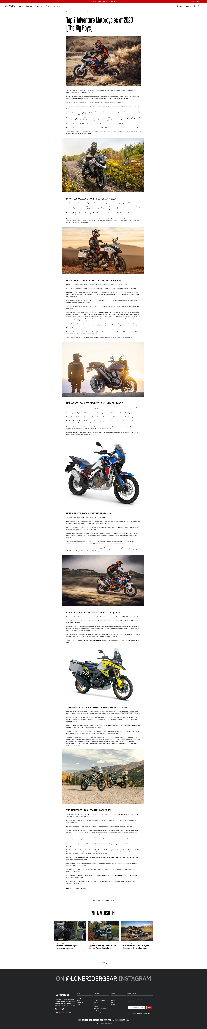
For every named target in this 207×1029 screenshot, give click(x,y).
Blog (112, 1002)
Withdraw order (98, 1013)
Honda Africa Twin (74, 517)
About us (113, 998)
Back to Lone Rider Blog (105, 900)
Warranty (96, 1002)
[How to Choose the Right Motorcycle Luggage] (70, 931)
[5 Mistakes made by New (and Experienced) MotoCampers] (137, 931)
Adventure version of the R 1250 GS (81, 209)
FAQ (95, 1004)
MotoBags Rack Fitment (100, 1008)
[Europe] (67, 1013)
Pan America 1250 (74, 417)
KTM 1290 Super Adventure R (129, 617)
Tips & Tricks (97, 1010)
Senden (149, 1007)
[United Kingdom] (70, 1013)
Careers (113, 1000)
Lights (21, 6)
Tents (47, 6)
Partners (113, 1004)
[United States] (56, 1013)
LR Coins (96, 1006)
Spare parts (56, 6)
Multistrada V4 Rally (105, 288)
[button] (152, 939)
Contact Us (96, 998)
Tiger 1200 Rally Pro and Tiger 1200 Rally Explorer (80, 816)
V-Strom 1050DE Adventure (128, 711)
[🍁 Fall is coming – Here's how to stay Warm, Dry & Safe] (103, 931)
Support (188, 6)
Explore (179, 6)
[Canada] (63, 1013)
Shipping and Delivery (99, 1000)
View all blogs (103, 963)
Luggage (29, 6)
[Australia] (60, 1013)
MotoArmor (39, 6)
